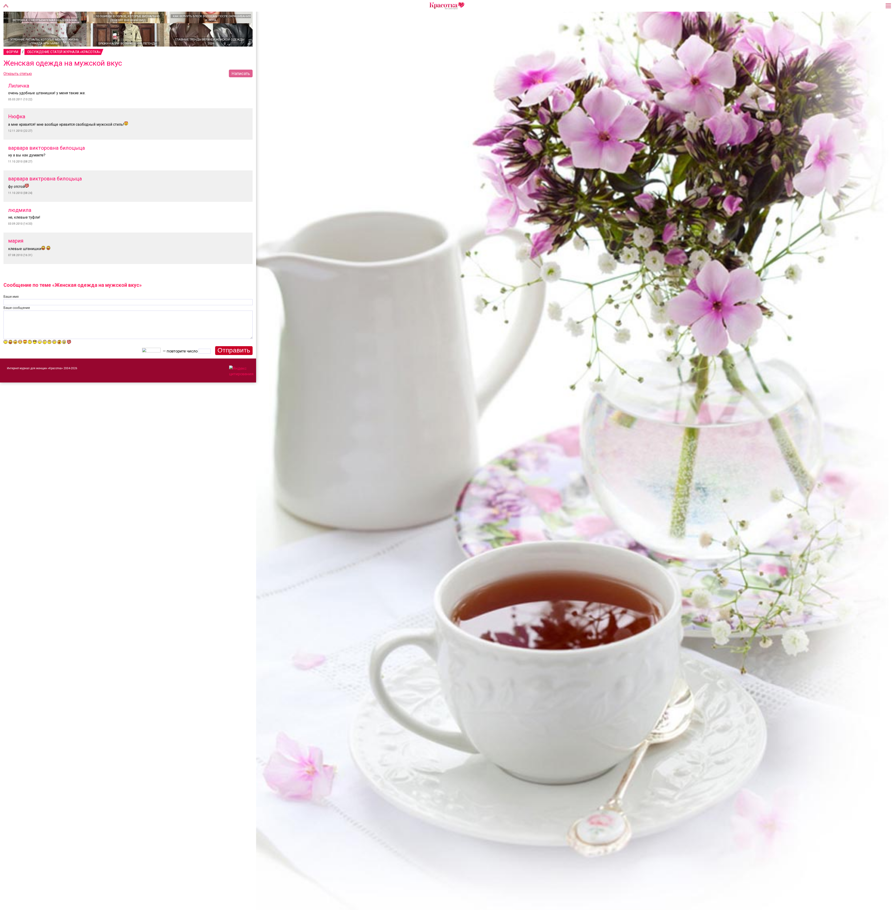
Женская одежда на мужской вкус (62, 79)
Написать (241, 89)
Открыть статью (17, 90)
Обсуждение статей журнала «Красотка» (64, 68)
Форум (12, 68)
